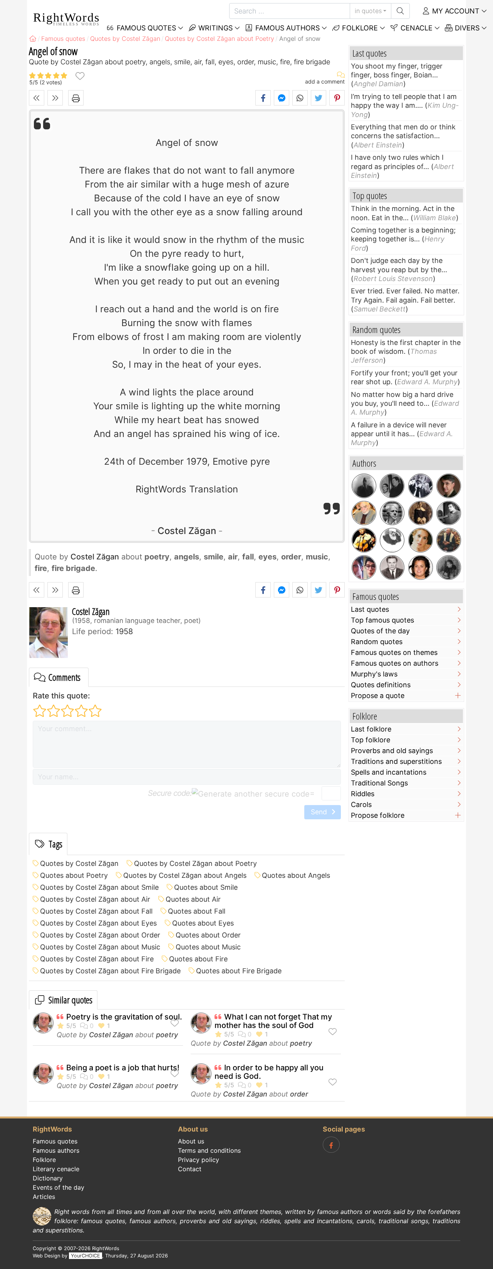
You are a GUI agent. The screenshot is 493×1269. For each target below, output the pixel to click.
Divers (466, 28)
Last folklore (371, 729)
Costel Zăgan (187, 530)
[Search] (400, 11)
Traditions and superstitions (396, 761)
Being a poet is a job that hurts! (122, 1067)
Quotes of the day (380, 631)
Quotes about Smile (206, 887)
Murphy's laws (374, 674)
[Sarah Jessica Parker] (420, 540)
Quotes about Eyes (203, 923)
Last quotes (370, 609)
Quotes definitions (381, 685)
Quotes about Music (208, 947)
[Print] (76, 97)
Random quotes (376, 642)
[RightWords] (33, 38)
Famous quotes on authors (394, 663)
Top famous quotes (382, 620)
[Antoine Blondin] (420, 486)
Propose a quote (377, 695)
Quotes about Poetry (74, 875)
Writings (214, 28)
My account (455, 11)
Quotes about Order (208, 935)
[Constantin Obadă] (392, 567)
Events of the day (58, 1187)
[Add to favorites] (79, 75)
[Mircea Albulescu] (364, 513)
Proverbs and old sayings (392, 751)
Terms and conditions (209, 1150)
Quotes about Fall (196, 911)
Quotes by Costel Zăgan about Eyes (98, 923)
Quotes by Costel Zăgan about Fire (97, 959)
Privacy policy (198, 1160)
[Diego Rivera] (392, 486)
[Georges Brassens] (364, 540)
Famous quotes (55, 1141)
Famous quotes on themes (394, 652)
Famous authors (286, 28)
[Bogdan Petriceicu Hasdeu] (392, 540)
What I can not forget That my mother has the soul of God (273, 1021)
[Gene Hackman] (449, 540)
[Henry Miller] (364, 486)
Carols (361, 804)
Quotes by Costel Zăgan (79, 863)
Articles (44, 1196)
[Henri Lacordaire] (420, 513)
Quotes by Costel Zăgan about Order (100, 935)
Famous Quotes (145, 28)
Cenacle (416, 28)
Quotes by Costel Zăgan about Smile (99, 887)
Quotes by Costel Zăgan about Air (95, 899)
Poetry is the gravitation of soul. (124, 1016)
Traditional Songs (379, 783)
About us (191, 1141)
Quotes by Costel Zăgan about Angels (184, 875)
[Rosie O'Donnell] (420, 567)
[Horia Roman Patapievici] (449, 486)
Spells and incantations (388, 772)
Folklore (359, 28)
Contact (189, 1169)
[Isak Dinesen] (449, 567)
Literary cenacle (56, 1169)
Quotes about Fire (198, 959)
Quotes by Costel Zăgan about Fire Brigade (110, 971)
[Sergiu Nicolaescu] (449, 513)
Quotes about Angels (296, 875)
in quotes (368, 11)
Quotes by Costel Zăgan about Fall (96, 911)
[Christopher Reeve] (364, 567)
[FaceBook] (331, 1145)
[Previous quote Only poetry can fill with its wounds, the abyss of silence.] (36, 97)
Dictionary (48, 1178)
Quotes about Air (193, 899)
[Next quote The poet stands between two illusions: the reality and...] (55, 97)
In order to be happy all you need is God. (269, 1072)
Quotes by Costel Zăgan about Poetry (195, 863)
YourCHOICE (85, 1256)
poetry (167, 1035)
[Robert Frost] (392, 513)
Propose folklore (377, 815)
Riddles (362, 794)
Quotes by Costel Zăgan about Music (100, 947)
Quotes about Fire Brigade (239, 971)
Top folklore (370, 740)
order (299, 1094)
